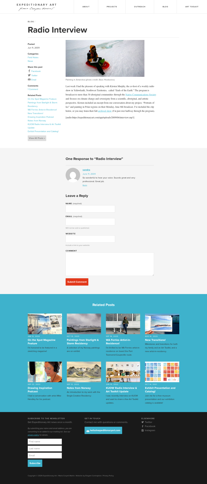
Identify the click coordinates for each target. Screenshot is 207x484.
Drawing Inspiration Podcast (41, 117)
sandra (86, 169)
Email (33, 79)
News (30, 61)
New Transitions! (35, 113)
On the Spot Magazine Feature (42, 99)
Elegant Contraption (93, 476)
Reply (85, 185)
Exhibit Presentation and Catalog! (43, 131)
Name (74, 203)
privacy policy (33, 435)
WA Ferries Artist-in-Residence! (42, 109)
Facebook (36, 71)
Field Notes (33, 57)
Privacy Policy (108, 476)
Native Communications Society (140, 94)
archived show (105, 110)
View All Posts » (37, 138)
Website (71, 234)
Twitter (34, 75)
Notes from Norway (37, 120)
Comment (71, 251)
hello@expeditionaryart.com (104, 430)
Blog (31, 21)
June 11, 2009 (89, 174)
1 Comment (33, 89)
